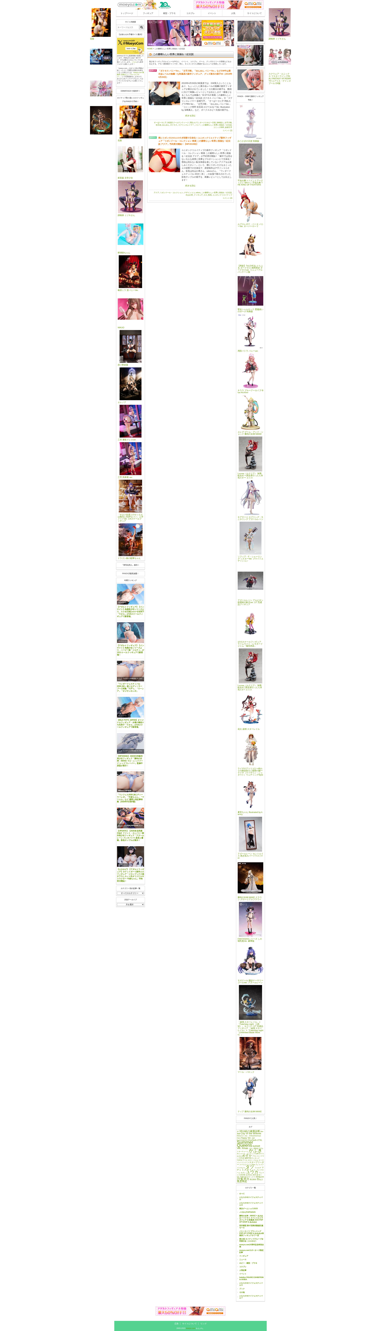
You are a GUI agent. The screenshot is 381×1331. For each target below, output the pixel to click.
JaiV (253, 1138)
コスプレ (190, 13)
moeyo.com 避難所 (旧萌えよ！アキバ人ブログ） (130, 74)
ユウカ (252, 1172)
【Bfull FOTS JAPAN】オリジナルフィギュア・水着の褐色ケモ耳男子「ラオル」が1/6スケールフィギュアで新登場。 (130, 723)
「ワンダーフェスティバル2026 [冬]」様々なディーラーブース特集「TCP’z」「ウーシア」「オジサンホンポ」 (130, 687)
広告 (176, 1323)
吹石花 (158, 125)
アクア (156, 193)
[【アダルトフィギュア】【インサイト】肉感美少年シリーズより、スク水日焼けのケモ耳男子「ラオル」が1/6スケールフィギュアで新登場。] (130, 594)
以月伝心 (249, 1175)
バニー (197, 125)
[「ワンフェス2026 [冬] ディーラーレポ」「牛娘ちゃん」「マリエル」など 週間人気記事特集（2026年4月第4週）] (130, 781)
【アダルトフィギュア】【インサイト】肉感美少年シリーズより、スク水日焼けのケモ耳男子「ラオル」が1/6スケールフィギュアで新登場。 (130, 611)
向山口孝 (189, 195)
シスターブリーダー (250, 1163)
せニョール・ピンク (244, 1153)
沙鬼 (240, 1179)
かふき (255, 1150)
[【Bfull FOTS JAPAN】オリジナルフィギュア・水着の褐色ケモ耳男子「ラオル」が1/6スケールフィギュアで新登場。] (130, 707)
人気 (233, 13)
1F (238, 1131)
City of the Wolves (251, 1133)
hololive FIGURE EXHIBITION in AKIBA (251, 1278)
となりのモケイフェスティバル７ (251, 1297)
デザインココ (189, 193)
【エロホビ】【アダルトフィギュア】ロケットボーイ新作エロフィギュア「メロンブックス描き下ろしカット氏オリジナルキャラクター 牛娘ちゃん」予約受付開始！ (130, 875)
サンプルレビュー (123, 865)
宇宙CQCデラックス (247, 1177)
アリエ (245, 1160)
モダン (243, 1173)
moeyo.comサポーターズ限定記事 (251, 1251)
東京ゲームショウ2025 (248, 1209)
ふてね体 (255, 1153)
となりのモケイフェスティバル (251, 1198)
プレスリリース (122, 602)
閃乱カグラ (194, 123)
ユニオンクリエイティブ (222, 195)
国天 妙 (255, 1175)
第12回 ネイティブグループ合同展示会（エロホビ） (251, 1240)
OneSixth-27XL (255, 1140)
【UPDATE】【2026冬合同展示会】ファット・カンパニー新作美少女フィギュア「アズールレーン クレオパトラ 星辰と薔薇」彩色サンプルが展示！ (130, 835)
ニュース (242, 1259)
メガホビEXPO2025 (247, 1212)
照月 (246, 1179)
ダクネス (173, 125)
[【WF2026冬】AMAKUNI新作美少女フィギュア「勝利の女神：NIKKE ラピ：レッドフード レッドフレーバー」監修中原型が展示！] (130, 743)
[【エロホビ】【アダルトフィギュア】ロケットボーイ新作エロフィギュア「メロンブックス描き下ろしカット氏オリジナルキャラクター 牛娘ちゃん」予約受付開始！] (130, 856)
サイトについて (254, 13)
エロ (205, 195)
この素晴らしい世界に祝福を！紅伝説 (216, 125)
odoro (198, 193)
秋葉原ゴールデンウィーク (178, 123)
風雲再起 (242, 1181)
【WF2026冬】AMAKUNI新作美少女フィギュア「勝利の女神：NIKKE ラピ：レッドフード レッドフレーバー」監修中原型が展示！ (130, 761)
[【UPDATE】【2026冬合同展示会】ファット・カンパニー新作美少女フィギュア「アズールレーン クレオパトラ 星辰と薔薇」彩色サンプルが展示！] (130, 818)
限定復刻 (253, 1179)
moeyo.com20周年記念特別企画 (251, 1246)
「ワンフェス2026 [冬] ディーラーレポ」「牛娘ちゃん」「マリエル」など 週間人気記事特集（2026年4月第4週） (130, 798)
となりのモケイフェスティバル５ (251, 1284)
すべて (242, 1194)
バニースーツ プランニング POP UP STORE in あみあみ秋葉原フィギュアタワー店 (251, 1233)
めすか (247, 1155)
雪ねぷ (260, 1179)
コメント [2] (227, 130)
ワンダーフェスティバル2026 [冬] (127, 678)
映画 (210, 195)
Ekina (239, 1136)
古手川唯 (228, 123)
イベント (212, 13)
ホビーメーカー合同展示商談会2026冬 (128, 825)
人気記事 (242, 1270)
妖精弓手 (228, 127)
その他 (242, 1292)
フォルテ (258, 1168)
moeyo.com (190, 1328)
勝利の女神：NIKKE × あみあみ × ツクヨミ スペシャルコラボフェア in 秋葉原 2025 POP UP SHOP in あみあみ (251, 1219)
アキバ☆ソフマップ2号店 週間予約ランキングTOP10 (250, 1158)
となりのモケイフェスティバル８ (251, 1204)
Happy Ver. (246, 1138)
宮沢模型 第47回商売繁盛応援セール (251, 1227)
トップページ (127, 13)
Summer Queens (245, 1144)
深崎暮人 (220, 123)
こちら (134, 62)
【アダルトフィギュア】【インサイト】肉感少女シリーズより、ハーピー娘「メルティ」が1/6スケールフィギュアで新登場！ (130, 650)
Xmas (245, 1148)
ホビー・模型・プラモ (248, 1263)
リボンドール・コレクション (171, 193)
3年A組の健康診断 (249, 1131)
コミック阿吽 (218, 127)
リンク (203, 1323)
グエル (255, 1160)
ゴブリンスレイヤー (186, 125)
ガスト (250, 1160)
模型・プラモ (169, 13)
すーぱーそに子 (160, 123)
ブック (242, 1289)
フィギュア (148, 13)
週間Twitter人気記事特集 (124, 790)
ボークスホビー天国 (208, 123)
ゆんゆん (165, 125)
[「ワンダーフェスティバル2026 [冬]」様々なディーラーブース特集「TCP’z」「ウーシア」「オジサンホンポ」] (130, 671)
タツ (250, 1166)
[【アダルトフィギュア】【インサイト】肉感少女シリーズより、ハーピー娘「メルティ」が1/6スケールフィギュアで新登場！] (130, 632)
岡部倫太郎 (260, 1177)
